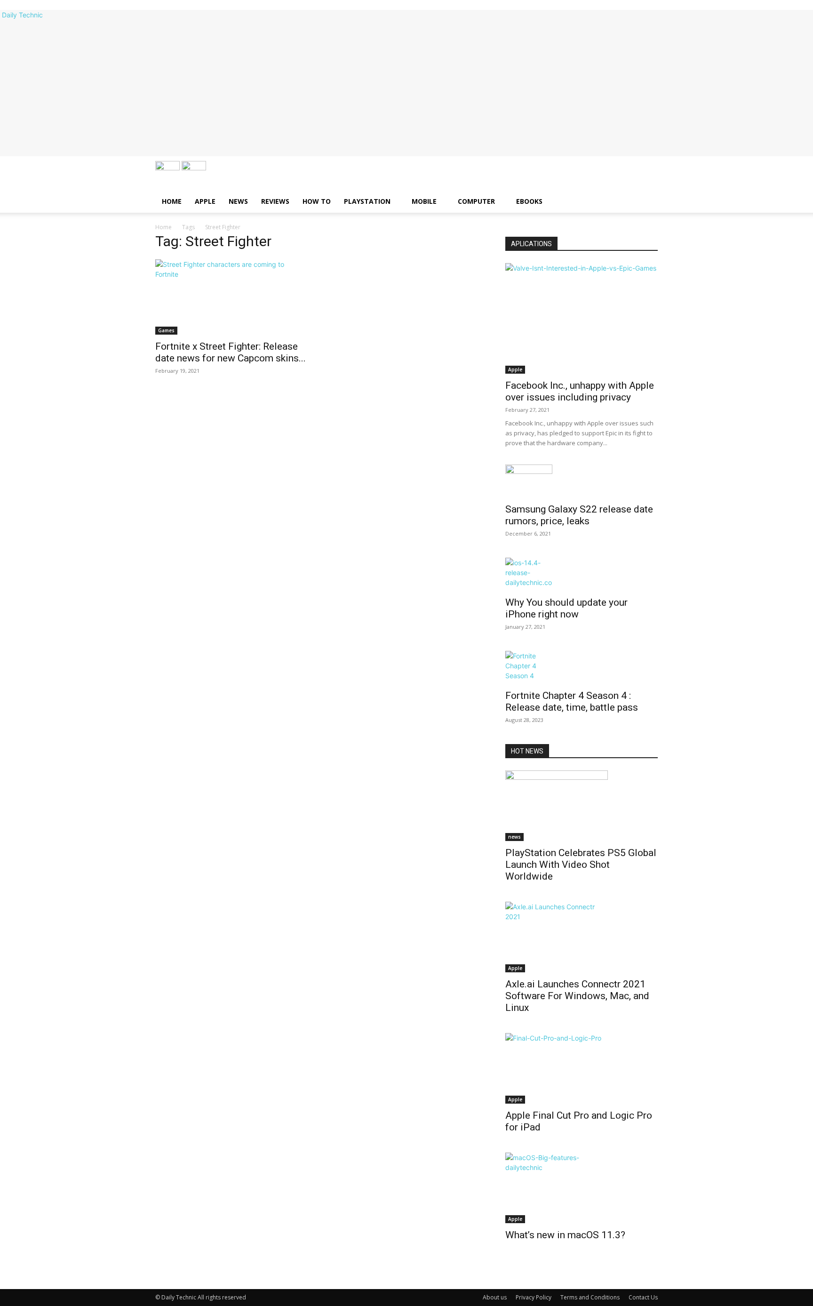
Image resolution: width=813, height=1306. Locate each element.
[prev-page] (507, 1265)
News (238, 201)
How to (317, 201)
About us (495, 1297)
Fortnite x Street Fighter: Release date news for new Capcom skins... (230, 352)
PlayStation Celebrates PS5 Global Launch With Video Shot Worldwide (580, 864)
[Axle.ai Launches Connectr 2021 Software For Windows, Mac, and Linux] (581, 937)
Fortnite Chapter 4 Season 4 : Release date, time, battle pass (571, 701)
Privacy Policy (533, 1297)
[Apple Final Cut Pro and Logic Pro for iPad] (581, 1068)
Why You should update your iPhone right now (566, 608)
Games (166, 330)
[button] (646, 172)
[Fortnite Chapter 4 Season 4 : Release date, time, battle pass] (581, 667)
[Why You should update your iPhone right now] (581, 574)
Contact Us (643, 1297)
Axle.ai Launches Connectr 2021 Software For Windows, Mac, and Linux (577, 995)
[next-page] (513, 1265)
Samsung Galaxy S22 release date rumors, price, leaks (579, 515)
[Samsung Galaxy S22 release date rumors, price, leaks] (581, 481)
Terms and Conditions (590, 1297)
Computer (476, 201)
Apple (205, 201)
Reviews (275, 201)
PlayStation (367, 201)
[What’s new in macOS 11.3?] (581, 1188)
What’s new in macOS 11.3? (565, 1235)
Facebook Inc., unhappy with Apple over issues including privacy (579, 391)
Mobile (424, 201)
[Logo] (168, 167)
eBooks (529, 201)
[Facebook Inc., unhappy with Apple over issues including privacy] (581, 318)
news (514, 836)
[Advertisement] (406, 90)
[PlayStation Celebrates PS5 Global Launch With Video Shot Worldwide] (581, 805)
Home (172, 201)
